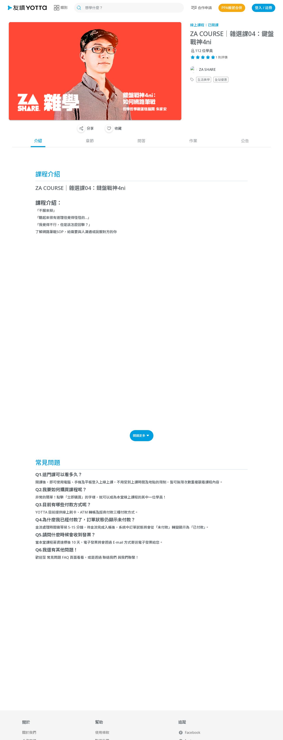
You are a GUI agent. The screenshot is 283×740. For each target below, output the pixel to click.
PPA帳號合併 (232, 7)
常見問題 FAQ (58, 557)
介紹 (38, 140)
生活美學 (203, 79)
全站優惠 (221, 79)
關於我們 (29, 732)
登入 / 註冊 (263, 7)
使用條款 (102, 732)
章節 (90, 140)
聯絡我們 (110, 557)
